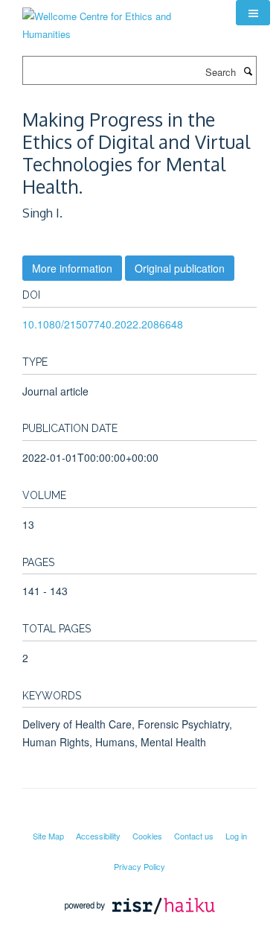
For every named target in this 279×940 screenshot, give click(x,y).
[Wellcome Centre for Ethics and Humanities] (118, 20)
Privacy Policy (139, 866)
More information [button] (72, 268)
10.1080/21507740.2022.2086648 (102, 324)
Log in (236, 836)
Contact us (194, 836)
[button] (253, 12)
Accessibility (98, 836)
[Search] (248, 71)
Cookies (147, 836)
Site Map (48, 836)
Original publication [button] (180, 268)
